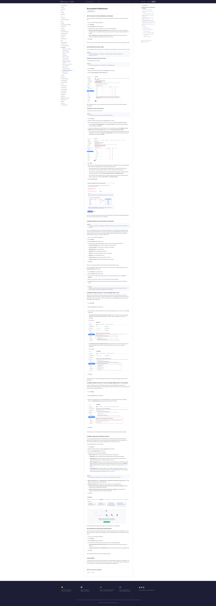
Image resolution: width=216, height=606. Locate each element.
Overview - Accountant (66, 48)
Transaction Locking (66, 68)
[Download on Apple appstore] (141, 587)
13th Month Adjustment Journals (66, 62)
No (93, 572)
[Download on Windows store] (143, 587)
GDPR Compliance (132, 599)
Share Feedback (145, 41)
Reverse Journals (65, 56)
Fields (88, 563)
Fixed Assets (64, 73)
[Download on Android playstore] (139, 587)
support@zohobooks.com (93, 55)
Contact (76, 599)
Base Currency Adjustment (67, 64)
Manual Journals (65, 50)
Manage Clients (65, 71)
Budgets (64, 53)
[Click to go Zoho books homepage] (62, 2)
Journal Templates (65, 52)
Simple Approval (111, 459)
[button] (72, 2)
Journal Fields (144, 26)
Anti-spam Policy (98, 599)
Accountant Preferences (67, 70)
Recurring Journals (66, 59)
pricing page (115, 225)
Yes (89, 572)
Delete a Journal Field (147, 36)
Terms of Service (105, 599)
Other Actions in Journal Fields (148, 29)
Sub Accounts (65, 67)
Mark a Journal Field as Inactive (149, 32)
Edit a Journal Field (147, 31)
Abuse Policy (138, 599)
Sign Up (153, 1)
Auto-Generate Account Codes (147, 9)
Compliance (86, 599)
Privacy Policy (112, 599)
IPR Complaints (91, 599)
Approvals (118, 441)
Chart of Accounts (65, 65)
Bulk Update (64, 55)
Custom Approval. (111, 471)
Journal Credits (65, 58)
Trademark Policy (118, 599)
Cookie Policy (125, 599)
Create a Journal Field (146, 28)
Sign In (149, 1)
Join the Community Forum (147, 40)
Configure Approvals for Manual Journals (148, 22)
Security (80, 599)
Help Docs (67, 1)
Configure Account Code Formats (148, 13)
